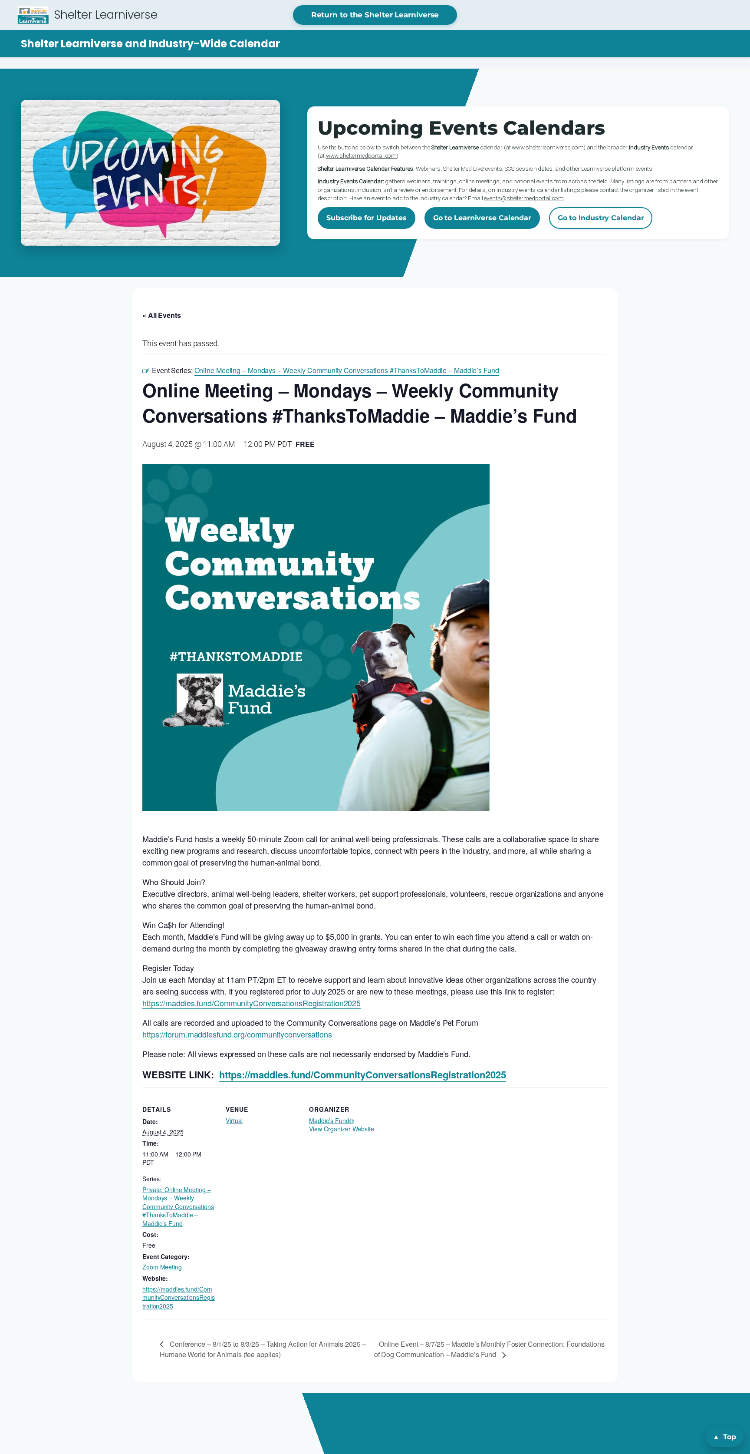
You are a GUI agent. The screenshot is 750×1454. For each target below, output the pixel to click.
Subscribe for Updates (366, 218)
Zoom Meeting (162, 1266)
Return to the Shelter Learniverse (375, 14)
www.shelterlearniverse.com (547, 147)
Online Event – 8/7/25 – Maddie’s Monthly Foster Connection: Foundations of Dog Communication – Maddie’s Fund (489, 1349)
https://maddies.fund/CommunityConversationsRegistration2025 (251, 1002)
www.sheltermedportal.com (361, 155)
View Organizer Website (341, 1128)
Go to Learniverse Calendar (482, 218)
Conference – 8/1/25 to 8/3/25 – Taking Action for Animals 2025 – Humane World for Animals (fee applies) (263, 1349)
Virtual (234, 1120)
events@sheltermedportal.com (523, 198)
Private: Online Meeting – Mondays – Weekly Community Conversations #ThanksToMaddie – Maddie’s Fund (178, 1206)
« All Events (161, 315)
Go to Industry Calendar (601, 218)
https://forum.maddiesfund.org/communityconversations (237, 1034)
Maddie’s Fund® (331, 1120)
